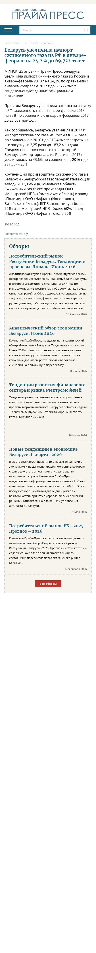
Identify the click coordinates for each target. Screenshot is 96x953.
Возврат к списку (16, 234)
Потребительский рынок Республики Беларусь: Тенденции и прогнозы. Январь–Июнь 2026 (47, 261)
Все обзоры (48, 584)
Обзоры (19, 246)
